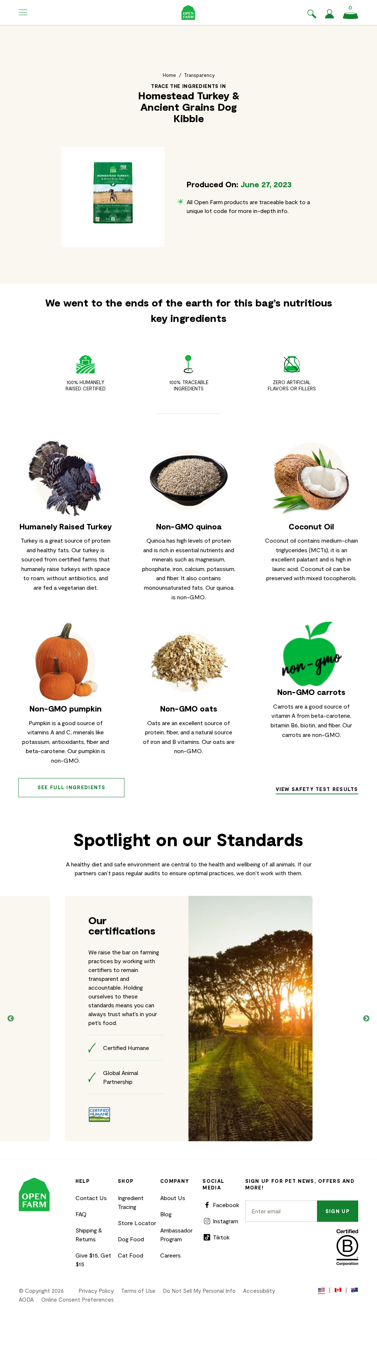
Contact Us (91, 1197)
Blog (166, 1213)
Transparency (199, 75)
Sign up (337, 1211)
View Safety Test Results (317, 789)
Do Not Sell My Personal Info (199, 1290)
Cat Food (130, 1255)
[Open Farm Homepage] (188, 12)
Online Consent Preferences (77, 1299)
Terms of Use (138, 1290)
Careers (170, 1255)
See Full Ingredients (72, 787)
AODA (26, 1299)
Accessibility (259, 1290)
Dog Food (131, 1238)
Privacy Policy (96, 1290)
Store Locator (137, 1222)
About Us (172, 1197)
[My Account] (329, 16)
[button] (23, 12)
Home (169, 75)
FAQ (81, 1213)
